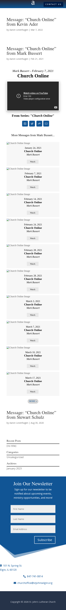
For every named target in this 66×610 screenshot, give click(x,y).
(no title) (11, 446)
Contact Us (53, 4)
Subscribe (45, 540)
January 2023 (14, 468)
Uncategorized (15, 457)
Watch (32, 161)
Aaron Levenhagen (19, 29)
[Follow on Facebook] (6, 4)
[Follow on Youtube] (12, 4)
